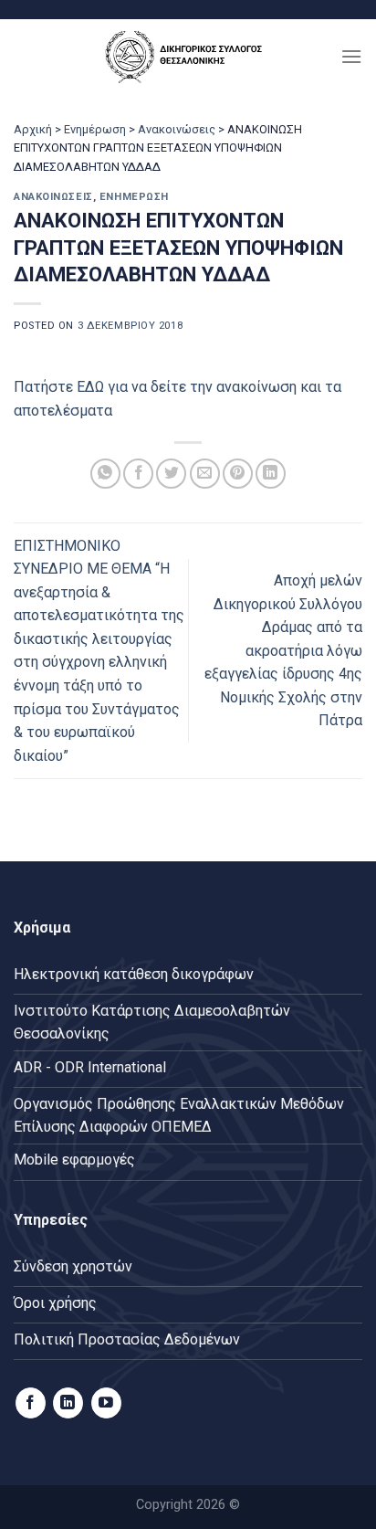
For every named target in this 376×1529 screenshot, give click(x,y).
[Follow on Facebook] (31, 1402)
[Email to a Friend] (205, 474)
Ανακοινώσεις (176, 129)
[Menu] (351, 56)
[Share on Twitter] (171, 474)
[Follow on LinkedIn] (68, 1402)
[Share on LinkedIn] (271, 474)
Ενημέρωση (95, 129)
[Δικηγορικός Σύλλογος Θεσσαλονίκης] (188, 56)
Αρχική (33, 129)
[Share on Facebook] (138, 474)
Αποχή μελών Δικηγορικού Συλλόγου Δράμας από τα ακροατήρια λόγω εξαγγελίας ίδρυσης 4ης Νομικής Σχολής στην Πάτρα (283, 651)
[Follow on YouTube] (106, 1402)
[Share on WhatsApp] (105, 474)
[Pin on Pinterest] (238, 474)
